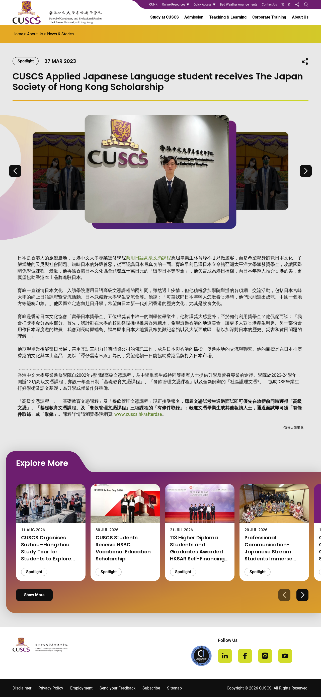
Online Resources (173, 4)
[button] (15, 171)
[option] (160, 171)
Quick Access (202, 4)
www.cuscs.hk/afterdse (138, 414)
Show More (34, 594)
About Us (35, 34)
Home (18, 34)
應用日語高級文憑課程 (148, 257)
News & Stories (60, 34)
